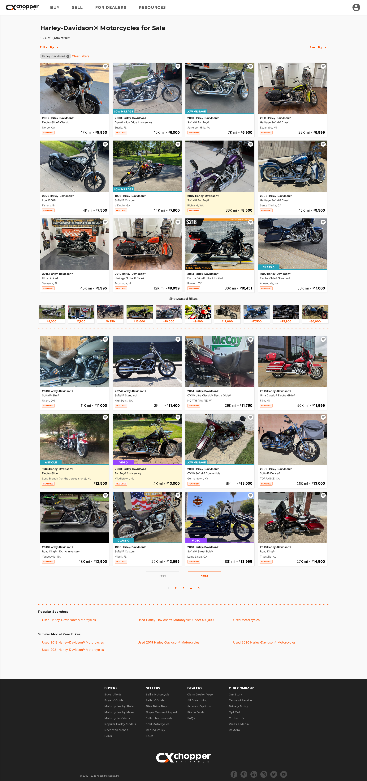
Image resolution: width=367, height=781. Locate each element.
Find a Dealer (196, 712)
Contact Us (236, 718)
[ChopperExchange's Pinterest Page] (243, 774)
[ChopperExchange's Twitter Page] (273, 774)
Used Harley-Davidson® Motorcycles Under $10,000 (176, 620)
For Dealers (110, 7)
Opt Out (234, 712)
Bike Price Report (158, 706)
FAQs (108, 736)
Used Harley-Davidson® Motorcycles (69, 620)
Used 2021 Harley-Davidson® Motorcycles (73, 650)
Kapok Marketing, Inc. (108, 775)
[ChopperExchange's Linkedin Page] (253, 774)
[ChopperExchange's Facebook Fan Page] (234, 774)
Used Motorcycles (246, 620)
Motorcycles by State (119, 706)
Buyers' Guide (113, 700)
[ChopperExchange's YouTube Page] (283, 774)
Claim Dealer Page (200, 694)
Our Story (235, 694)
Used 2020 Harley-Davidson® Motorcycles (264, 642)
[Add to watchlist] (105, 66)
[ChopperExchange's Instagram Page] (263, 774)
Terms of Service (240, 700)
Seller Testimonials (159, 718)
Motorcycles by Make (119, 712)
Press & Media (239, 724)
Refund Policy (155, 730)
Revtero (234, 730)
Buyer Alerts (113, 694)
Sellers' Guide (155, 700)
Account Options (199, 706)
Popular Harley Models (120, 724)
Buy (54, 7)
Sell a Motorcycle (157, 694)
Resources (152, 7)
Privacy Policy (238, 706)
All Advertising (197, 700)
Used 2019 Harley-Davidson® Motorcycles (168, 642)
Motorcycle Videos (117, 718)
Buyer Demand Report (161, 712)
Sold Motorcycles (158, 724)
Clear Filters (80, 56)
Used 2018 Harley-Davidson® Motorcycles (73, 642)
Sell (77, 7)
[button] (53, 56)
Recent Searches (116, 730)
